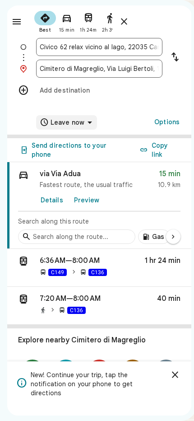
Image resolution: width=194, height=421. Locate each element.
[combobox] (99, 47)
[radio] (45, 21)
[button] (99, 268)
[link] (99, 205)
